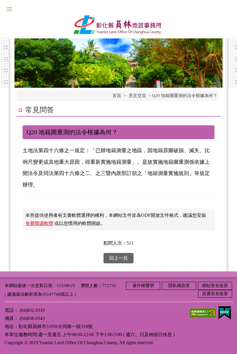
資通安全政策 (215, 293)
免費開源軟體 (39, 223)
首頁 (116, 95)
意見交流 (137, 95)
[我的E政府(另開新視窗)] (224, 312)
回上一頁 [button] (118, 258)
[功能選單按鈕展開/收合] (9, 9)
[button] (225, 342)
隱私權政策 (179, 285)
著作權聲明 (143, 285)
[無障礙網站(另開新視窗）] (203, 312)
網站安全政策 (215, 285)
